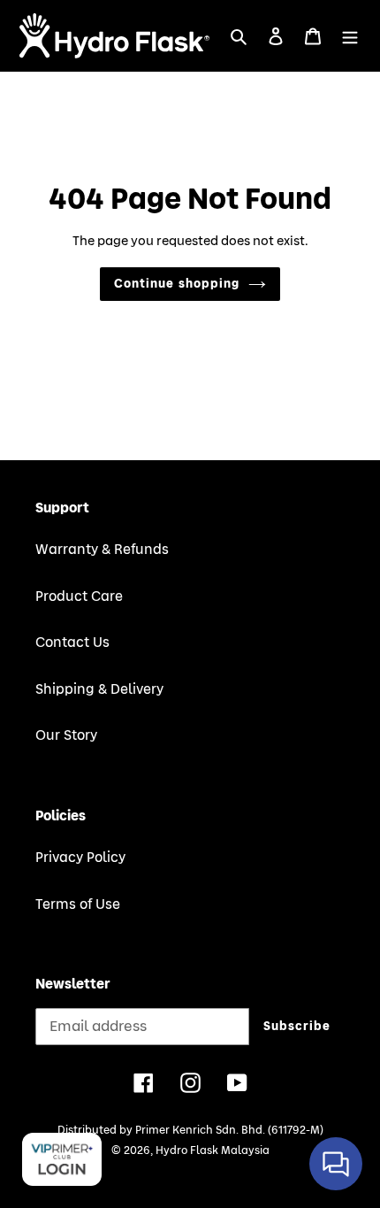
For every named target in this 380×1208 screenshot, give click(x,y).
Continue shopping (176, 283)
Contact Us (72, 642)
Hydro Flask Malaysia (213, 1150)
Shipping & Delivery (99, 689)
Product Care (79, 596)
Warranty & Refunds (102, 549)
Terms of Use (77, 904)
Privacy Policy (80, 857)
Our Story (66, 735)
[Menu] (350, 36)
